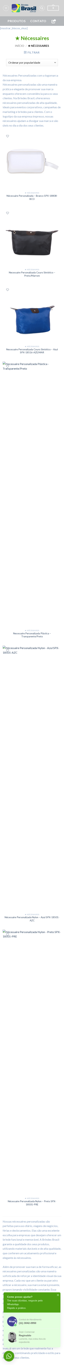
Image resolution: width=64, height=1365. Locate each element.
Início (19, 45)
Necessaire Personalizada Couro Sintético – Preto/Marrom (32, 274)
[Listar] (7, 136)
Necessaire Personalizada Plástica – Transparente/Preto (32, 635)
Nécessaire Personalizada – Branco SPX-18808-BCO (32, 197)
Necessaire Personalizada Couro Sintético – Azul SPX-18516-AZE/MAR (32, 351)
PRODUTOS (17, 21)
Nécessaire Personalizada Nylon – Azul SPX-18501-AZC (32, 919)
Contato (38, 21)
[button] (6, 8)
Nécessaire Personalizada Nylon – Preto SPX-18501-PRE (32, 1203)
